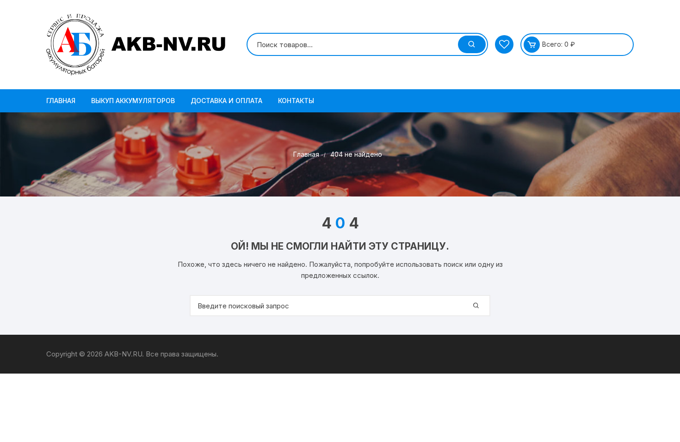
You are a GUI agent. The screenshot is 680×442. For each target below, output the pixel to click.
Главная (60, 100)
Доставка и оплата (226, 100)
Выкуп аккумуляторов (133, 100)
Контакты (296, 100)
